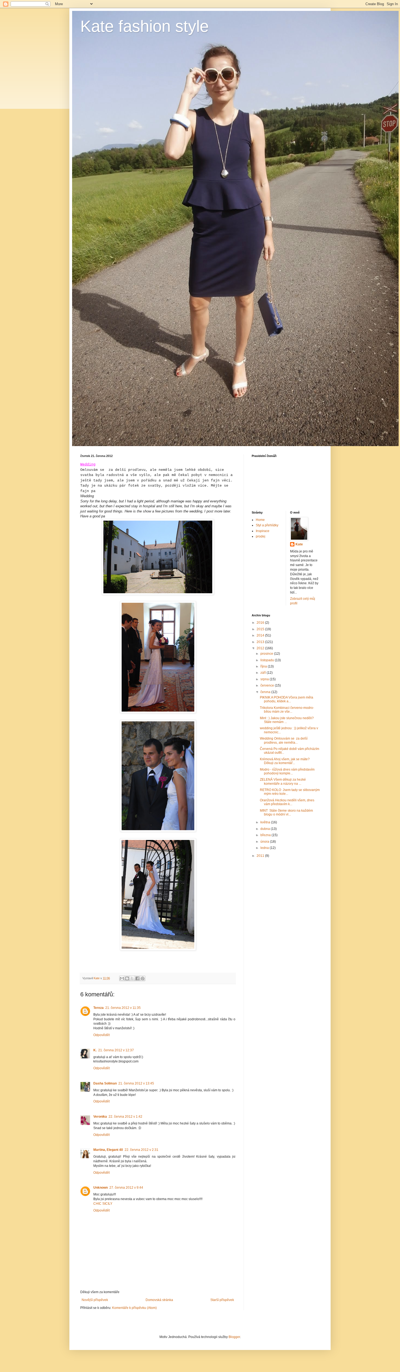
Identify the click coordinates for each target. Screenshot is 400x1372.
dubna (265, 829)
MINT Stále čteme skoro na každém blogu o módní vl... (286, 812)
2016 (261, 623)
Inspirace (262, 531)
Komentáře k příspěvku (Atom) (134, 1308)
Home (260, 520)
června (265, 692)
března (266, 835)
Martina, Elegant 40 (108, 1150)
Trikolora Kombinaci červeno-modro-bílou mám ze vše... (287, 709)
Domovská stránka (159, 1300)
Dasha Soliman (105, 1083)
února (265, 841)
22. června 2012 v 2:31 (141, 1150)
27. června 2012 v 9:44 (126, 1187)
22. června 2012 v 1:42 (125, 1116)
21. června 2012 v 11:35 (123, 1008)
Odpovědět (101, 1035)
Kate (299, 544)
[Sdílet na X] (132, 978)
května (265, 822)
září (263, 673)
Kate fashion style (144, 26)
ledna (265, 848)
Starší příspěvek (222, 1300)
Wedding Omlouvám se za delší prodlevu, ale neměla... (283, 740)
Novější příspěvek (95, 1300)
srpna (265, 679)
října (264, 666)
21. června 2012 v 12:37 (116, 1050)
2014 (261, 635)
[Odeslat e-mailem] (122, 978)
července (267, 685)
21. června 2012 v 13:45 (136, 1083)
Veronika (100, 1116)
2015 (261, 629)
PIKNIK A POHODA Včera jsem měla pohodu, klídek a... (286, 699)
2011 (261, 856)
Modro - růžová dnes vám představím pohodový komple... (287, 771)
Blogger (234, 1337)
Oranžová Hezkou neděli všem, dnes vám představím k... (287, 802)
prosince (267, 654)
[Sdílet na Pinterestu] (142, 978)
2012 (261, 648)
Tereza (98, 1008)
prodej (260, 536)
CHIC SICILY (102, 1204)
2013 (261, 642)
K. (95, 1050)
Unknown (100, 1187)
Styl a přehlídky (267, 525)
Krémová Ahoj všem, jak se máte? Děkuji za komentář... (285, 761)
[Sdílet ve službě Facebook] (137, 978)
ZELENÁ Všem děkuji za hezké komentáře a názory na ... (283, 781)
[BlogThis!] (127, 978)
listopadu (267, 660)
